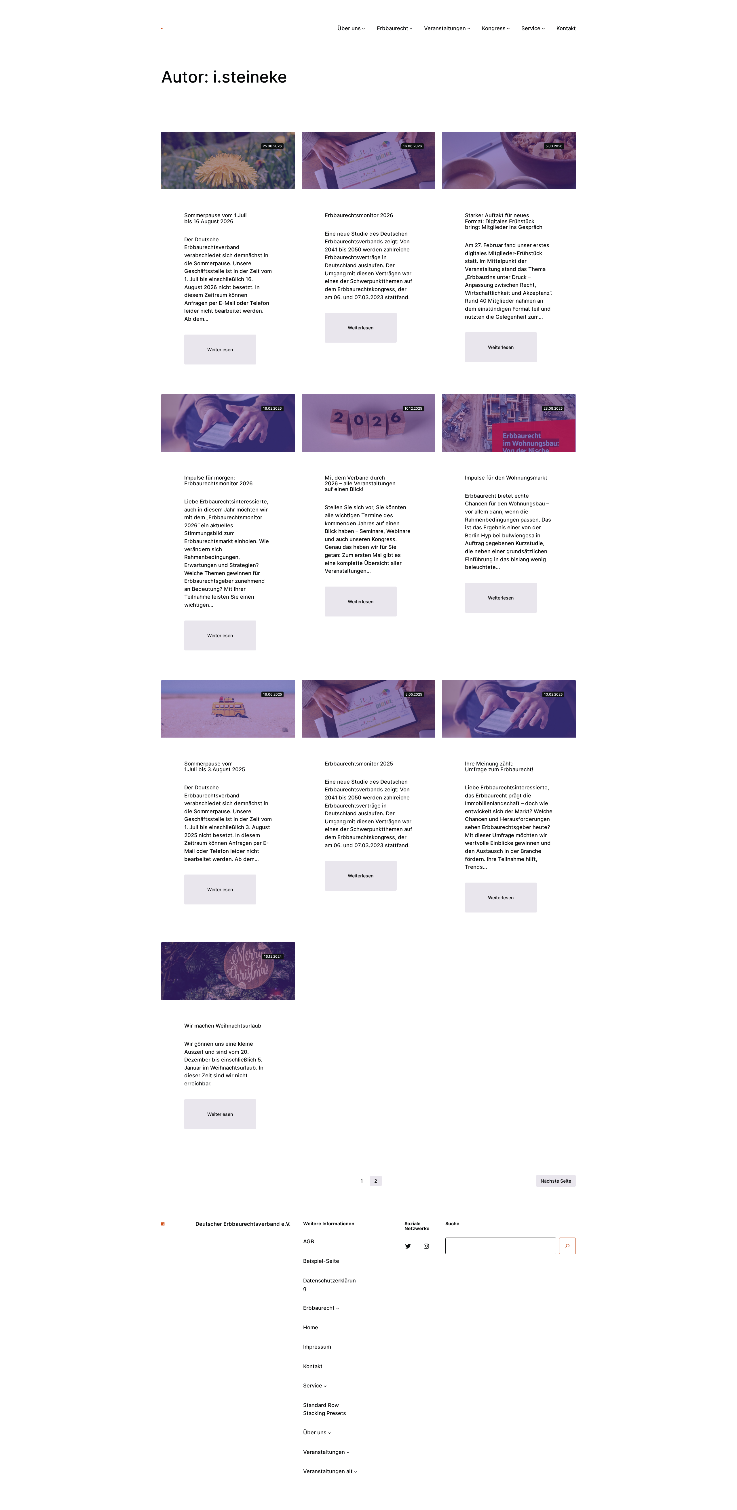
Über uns (314, 1432)
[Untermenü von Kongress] (508, 28)
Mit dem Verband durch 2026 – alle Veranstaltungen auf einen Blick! (360, 483)
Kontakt (312, 1366)
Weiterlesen (231, 355)
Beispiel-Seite (321, 1261)
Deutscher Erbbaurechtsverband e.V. (216, 28)
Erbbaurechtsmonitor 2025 (359, 763)
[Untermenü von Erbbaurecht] (411, 28)
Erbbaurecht (319, 1308)
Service (312, 1385)
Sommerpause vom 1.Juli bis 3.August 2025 (214, 766)
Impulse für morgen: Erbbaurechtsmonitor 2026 (218, 480)
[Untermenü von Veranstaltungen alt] (355, 1471)
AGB (308, 1241)
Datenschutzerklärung (329, 1284)
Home (310, 1327)
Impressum (317, 1346)
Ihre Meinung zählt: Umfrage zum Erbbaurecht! (499, 766)
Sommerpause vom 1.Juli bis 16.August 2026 (215, 218)
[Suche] (567, 1246)
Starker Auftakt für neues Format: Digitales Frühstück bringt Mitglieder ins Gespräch (503, 221)
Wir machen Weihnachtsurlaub (222, 1025)
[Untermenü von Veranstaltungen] (468, 28)
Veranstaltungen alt (328, 1471)
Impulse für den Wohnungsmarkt (506, 477)
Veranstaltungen (324, 1452)
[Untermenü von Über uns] (363, 28)
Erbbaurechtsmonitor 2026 (359, 215)
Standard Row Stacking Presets (324, 1409)
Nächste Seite (556, 1181)
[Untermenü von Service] (543, 28)
